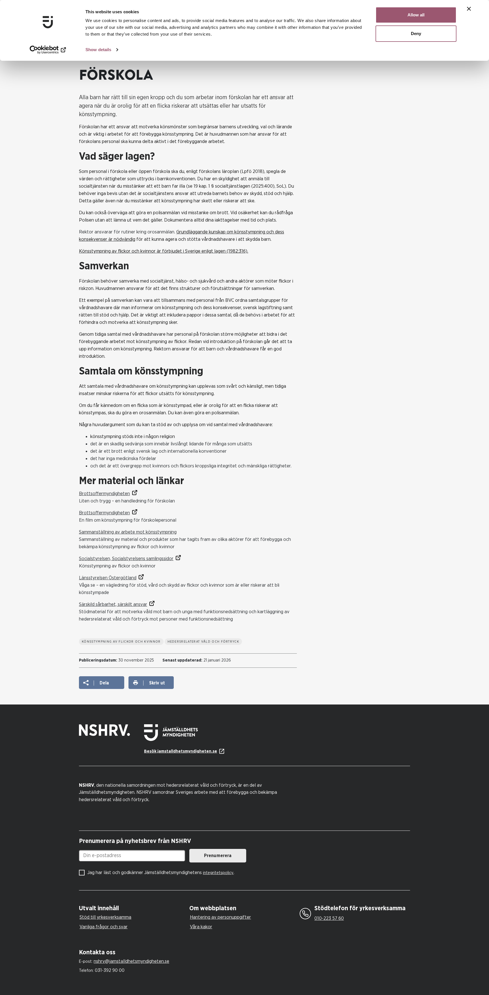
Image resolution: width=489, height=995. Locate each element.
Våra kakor (201, 926)
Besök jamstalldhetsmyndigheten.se (180, 751)
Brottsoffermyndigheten (104, 493)
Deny (416, 33)
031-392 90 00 (110, 970)
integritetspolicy (218, 873)
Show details (98, 49)
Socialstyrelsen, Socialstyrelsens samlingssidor (126, 558)
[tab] (132, 908)
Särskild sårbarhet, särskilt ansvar (113, 604)
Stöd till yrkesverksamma (105, 917)
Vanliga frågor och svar (104, 926)
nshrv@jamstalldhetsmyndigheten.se (131, 961)
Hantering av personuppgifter (220, 917)
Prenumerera (217, 855)
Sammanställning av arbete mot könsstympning (128, 532)
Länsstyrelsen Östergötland (107, 577)
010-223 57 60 (329, 918)
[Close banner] (469, 9)
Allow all (416, 14)
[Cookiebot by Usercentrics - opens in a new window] (48, 49)
